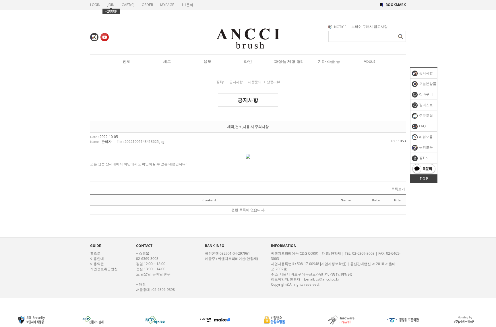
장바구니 (425, 94)
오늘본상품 (427, 83)
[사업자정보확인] (333, 263)
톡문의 (423, 169)
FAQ (422, 126)
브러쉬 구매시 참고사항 (369, 26)
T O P (424, 178)
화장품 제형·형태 (288, 61)
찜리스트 (425, 104)
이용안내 (97, 258)
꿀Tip (422, 157)
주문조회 (425, 115)
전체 (127, 61)
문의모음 (425, 147)
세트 (167, 61)
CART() (128, 4)
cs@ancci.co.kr (327, 279)
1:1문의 (187, 4)
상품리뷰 (273, 81)
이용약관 (97, 263)
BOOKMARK (395, 4)
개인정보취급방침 (104, 268)
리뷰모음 (425, 136)
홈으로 (95, 253)
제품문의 (254, 81)
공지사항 (425, 73)
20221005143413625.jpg (144, 141)
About (369, 61)
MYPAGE (167, 4)
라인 (248, 61)
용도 (208, 61)
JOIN (111, 4)
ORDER (147, 4)
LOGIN (95, 4)
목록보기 (398, 189)
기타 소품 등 (329, 61)
